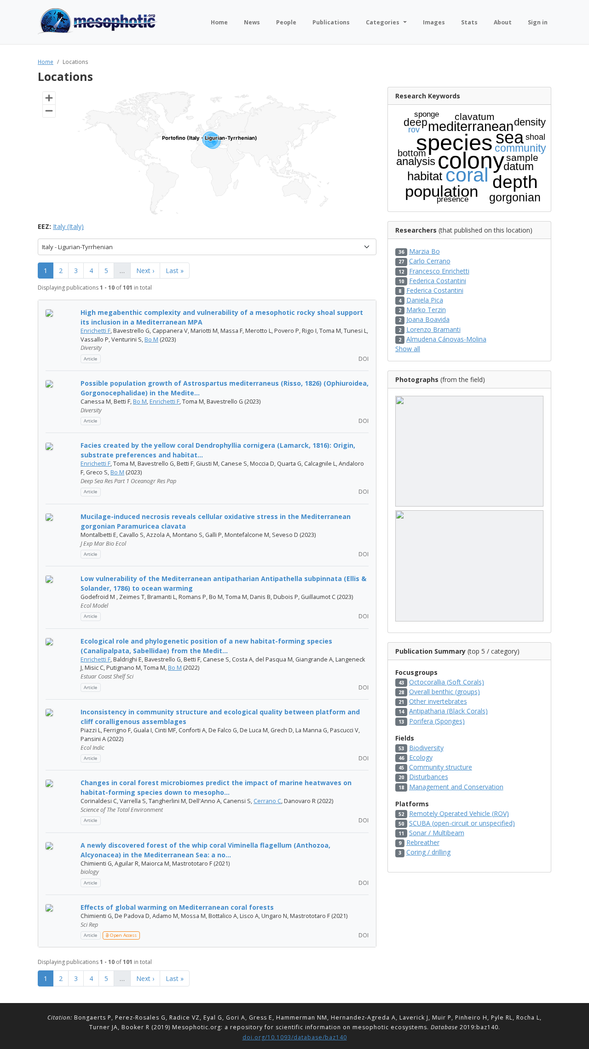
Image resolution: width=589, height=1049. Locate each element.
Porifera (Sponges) (437, 721)
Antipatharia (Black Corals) (448, 711)
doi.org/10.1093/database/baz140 (295, 1037)
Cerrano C (267, 801)
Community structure (440, 767)
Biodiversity (426, 747)
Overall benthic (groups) (444, 691)
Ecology (421, 757)
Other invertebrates (438, 701)
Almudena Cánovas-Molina (446, 339)
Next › (145, 270)
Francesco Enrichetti (439, 271)
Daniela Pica (424, 300)
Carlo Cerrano (429, 261)
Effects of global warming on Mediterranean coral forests (177, 907)
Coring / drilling (428, 852)
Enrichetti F (95, 331)
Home (45, 61)
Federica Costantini (437, 280)
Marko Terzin (426, 309)
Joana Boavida (428, 319)
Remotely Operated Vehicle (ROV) (459, 813)
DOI (363, 358)
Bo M (151, 339)
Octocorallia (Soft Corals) (446, 682)
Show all (407, 348)
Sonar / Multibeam (436, 832)
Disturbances (428, 776)
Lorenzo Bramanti (433, 329)
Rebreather (422, 842)
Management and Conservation (456, 786)
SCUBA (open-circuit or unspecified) (462, 823)
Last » (175, 270)
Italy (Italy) (68, 226)
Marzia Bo (424, 251)
